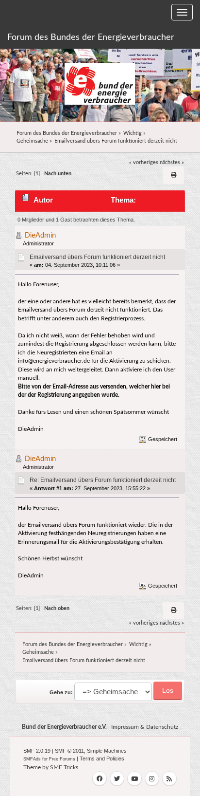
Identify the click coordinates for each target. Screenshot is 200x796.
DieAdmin (40, 235)
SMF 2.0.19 (36, 751)
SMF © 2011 (69, 751)
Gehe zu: (61, 692)
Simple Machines (107, 751)
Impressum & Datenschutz (144, 727)
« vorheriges (143, 162)
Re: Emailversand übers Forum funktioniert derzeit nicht (103, 480)
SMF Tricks (64, 767)
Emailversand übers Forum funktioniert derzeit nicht (97, 257)
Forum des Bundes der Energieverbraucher (90, 37)
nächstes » (172, 162)
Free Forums (62, 759)
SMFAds (32, 759)
